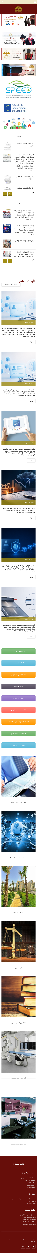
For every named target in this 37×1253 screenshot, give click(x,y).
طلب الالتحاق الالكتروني (18, 674)
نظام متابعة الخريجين (18, 651)
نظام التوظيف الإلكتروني (18, 733)
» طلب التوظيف (31, 1185)
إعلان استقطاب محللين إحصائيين (25, 189)
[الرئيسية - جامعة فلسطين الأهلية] (18, 9)
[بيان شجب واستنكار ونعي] (7, 244)
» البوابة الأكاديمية (30, 1180)
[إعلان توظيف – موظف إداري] (7, 146)
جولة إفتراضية (18, 686)
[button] (18, 20)
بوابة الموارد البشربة (19, 745)
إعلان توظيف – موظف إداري (25, 144)
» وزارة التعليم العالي (29, 1217)
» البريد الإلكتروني (30, 1183)
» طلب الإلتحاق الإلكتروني (28, 1178)
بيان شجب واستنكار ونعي (24, 240)
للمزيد (32, 193)
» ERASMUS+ (31, 1203)
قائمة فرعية (19, 1164)
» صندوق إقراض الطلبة (29, 1219)
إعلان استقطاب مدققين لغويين (25, 177)
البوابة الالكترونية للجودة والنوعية (18, 721)
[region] (18, 20)
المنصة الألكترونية (18, 698)
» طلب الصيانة (31, 1187)
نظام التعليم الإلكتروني (18, 710)
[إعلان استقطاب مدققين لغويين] (7, 179)
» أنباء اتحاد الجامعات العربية (28, 1222)
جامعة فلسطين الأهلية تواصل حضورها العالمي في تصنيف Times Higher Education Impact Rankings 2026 (24, 230)
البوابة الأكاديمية (18, 663)
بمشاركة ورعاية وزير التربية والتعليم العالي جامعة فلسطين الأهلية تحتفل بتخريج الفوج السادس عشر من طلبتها (24, 215)
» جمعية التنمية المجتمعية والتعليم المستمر (24, 1199)
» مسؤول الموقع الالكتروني (27, 1215)
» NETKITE (32, 1201)
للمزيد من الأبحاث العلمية (11, 284)
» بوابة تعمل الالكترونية (29, 1224)
